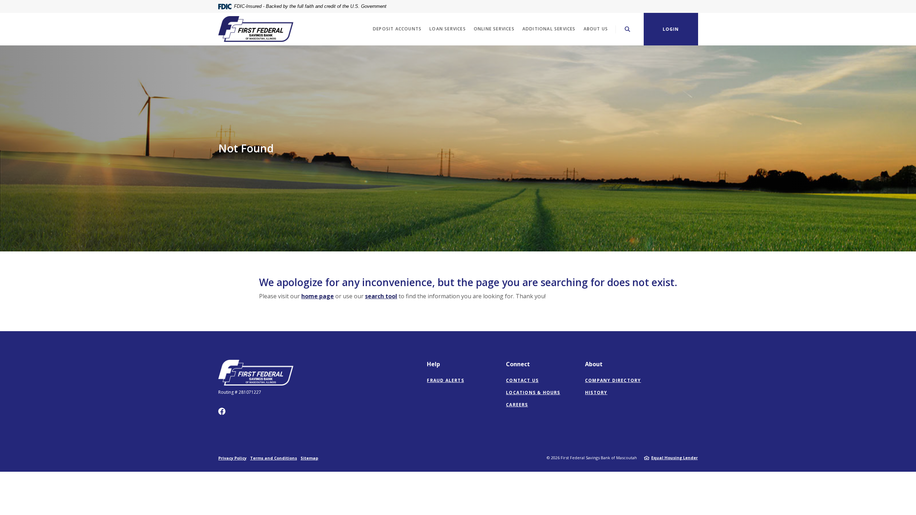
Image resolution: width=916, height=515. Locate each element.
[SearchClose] (628, 29)
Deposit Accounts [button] (397, 29)
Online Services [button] (494, 29)
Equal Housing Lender (674, 457)
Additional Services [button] (549, 29)
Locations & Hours (533, 392)
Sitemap (309, 458)
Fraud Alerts (445, 380)
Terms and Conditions (273, 458)
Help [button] (433, 364)
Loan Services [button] (447, 29)
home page (317, 296)
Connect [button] (518, 364)
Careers (517, 405)
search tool (381, 296)
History (596, 392)
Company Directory (613, 380)
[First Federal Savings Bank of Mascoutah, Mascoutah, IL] (255, 29)
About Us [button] (596, 29)
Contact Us (522, 380)
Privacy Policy (232, 458)
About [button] (594, 364)
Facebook (221, 411)
